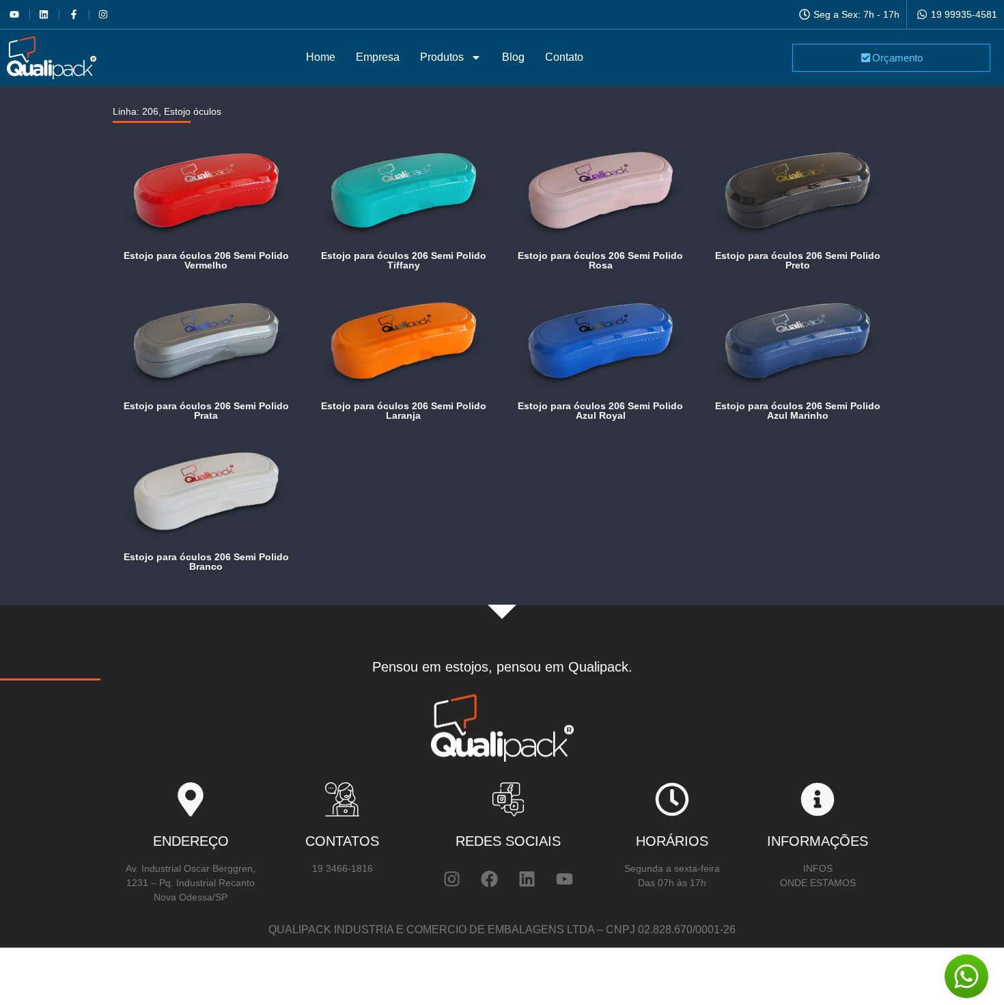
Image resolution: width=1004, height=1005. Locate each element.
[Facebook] (489, 879)
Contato (564, 57)
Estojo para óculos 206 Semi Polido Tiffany (403, 260)
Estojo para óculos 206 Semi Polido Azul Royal (600, 410)
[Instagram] (451, 879)
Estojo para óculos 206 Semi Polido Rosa (600, 260)
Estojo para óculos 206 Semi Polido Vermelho (206, 260)
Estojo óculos (192, 111)
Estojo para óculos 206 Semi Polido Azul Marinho (797, 410)
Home (320, 57)
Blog (513, 57)
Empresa (378, 57)
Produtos (442, 57)
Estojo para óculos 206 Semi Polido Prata (206, 410)
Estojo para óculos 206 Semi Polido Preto (797, 260)
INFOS (818, 868)
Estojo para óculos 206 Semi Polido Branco (206, 561)
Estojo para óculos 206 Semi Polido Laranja (403, 410)
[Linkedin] (527, 879)
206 (150, 111)
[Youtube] (564, 879)
